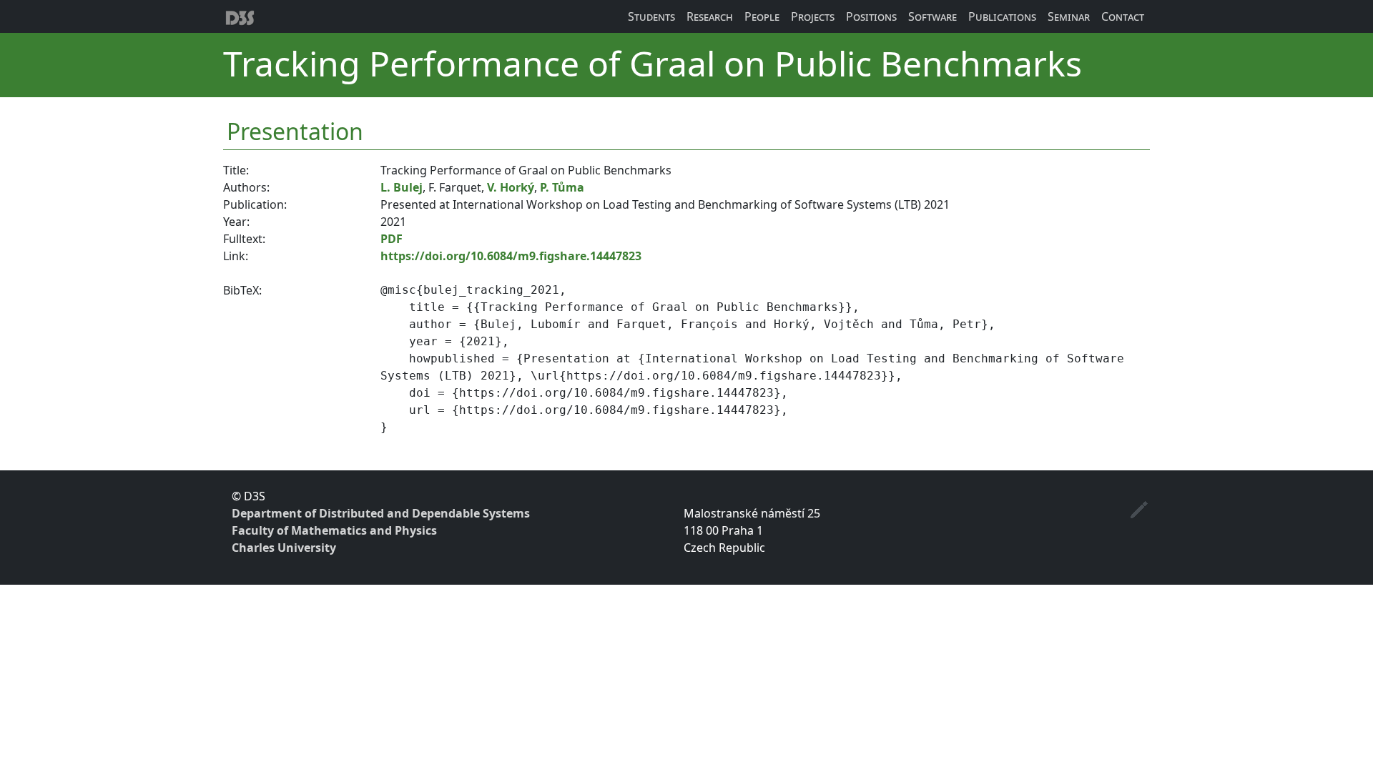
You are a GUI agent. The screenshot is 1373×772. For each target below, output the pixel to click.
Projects (813, 16)
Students (651, 16)
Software (932, 16)
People (761, 16)
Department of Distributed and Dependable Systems (381, 513)
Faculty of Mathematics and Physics (334, 530)
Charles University (284, 547)
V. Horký (510, 187)
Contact (1122, 16)
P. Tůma (562, 187)
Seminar (1069, 16)
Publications (1002, 16)
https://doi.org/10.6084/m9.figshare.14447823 (510, 256)
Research (709, 16)
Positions (871, 16)
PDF (391, 239)
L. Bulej (401, 187)
